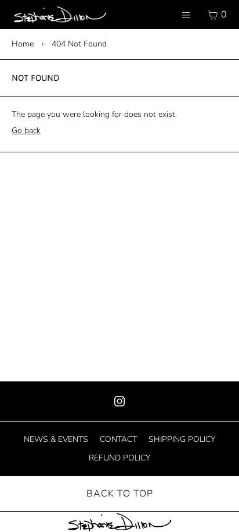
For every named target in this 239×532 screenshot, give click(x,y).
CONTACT (118, 439)
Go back (26, 130)
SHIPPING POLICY (182, 439)
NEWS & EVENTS (56, 439)
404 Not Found (79, 43)
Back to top (119, 493)
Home (23, 43)
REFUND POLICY (119, 457)
